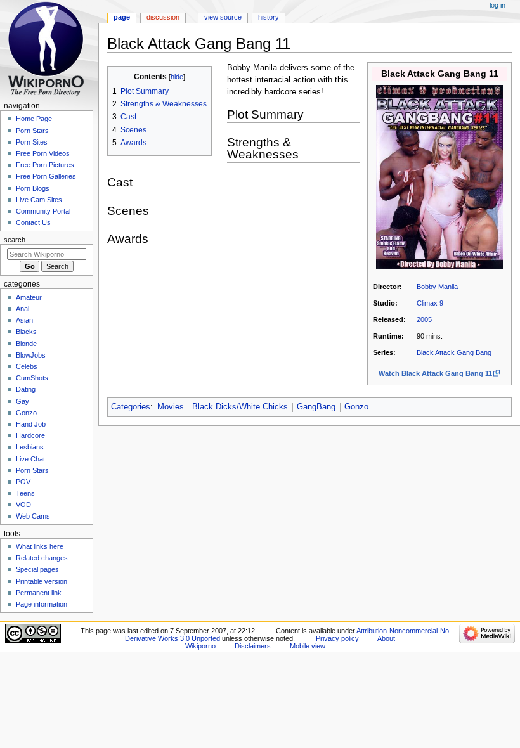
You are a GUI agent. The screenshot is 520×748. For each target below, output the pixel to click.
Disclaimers (253, 646)
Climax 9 (430, 303)
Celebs (26, 366)
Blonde (26, 343)
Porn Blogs (32, 188)
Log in (497, 5)
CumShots (32, 378)
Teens (25, 493)
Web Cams (33, 516)
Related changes (42, 558)
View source (223, 17)
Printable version (41, 581)
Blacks (26, 331)
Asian (24, 320)
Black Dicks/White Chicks (240, 407)
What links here (39, 546)
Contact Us (33, 222)
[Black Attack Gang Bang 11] (439, 177)
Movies (170, 407)
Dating (26, 389)
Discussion (162, 17)
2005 (424, 319)
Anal (22, 309)
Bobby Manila (437, 286)
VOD (23, 504)
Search (14, 239)
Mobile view (307, 646)
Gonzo (356, 407)
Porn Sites (32, 142)
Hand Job (31, 424)
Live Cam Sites (39, 199)
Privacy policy (337, 638)
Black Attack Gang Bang (454, 352)
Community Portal (43, 211)
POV (23, 482)
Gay (22, 401)
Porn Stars (32, 130)
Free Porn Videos (43, 153)
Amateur (29, 297)
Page (122, 17)
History (268, 17)
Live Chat (30, 459)
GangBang (316, 407)
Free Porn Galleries (46, 176)
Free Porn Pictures (45, 165)
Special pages (37, 569)
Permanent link (39, 592)
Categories (130, 407)
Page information (41, 604)
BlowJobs (31, 355)
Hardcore (30, 435)
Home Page (34, 118)
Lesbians (30, 447)
